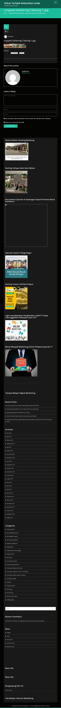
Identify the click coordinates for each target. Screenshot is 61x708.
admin (11, 36)
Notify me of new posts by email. (14, 122)
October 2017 (10, 510)
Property (9, 582)
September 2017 (11, 514)
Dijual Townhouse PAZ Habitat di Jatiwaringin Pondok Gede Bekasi (23, 405)
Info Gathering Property (12, 533)
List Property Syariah (12, 561)
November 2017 (11, 507)
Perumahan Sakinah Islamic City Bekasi (16, 575)
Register (9, 632)
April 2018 (9, 489)
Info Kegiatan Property (12, 536)
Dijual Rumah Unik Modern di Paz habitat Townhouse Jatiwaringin (22, 409)
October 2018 (10, 475)
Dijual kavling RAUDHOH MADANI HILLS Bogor (18, 412)
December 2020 (11, 454)
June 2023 (9, 433)
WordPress (26, 706)
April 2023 (9, 436)
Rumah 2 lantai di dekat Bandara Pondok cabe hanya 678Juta (21, 416)
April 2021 (9, 447)
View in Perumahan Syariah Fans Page (22, 382)
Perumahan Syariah (11, 578)
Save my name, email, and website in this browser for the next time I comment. (28, 118)
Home (5, 13)
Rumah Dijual (10, 592)
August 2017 (10, 517)
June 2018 (9, 482)
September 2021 (11, 443)
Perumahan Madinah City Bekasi (14, 568)
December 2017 (11, 503)
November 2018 (11, 472)
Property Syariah (11, 585)
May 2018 (9, 486)
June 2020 (9, 461)
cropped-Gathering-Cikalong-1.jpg (18, 13)
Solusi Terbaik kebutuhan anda (22, 3)
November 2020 (11, 457)
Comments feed (11, 643)
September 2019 (11, 465)
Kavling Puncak (10, 554)
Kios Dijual (9, 557)
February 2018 (10, 496)
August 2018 (10, 479)
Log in (8, 636)
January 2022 (10, 440)
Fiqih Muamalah (11, 529)
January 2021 (10, 450)
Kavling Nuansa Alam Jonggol (14, 550)
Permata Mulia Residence (13, 564)
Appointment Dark (39, 706)
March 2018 (10, 493)
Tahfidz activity (10, 600)
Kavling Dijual (10, 547)
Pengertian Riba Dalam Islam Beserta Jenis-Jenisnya (31, 621)
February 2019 (10, 468)
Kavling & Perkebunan (12, 543)
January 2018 (10, 500)
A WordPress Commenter (11, 621)
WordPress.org (10, 646)
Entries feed (10, 639)
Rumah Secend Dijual (12, 596)
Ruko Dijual (9, 589)
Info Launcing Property (12, 540)
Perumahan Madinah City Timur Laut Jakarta (17, 571)
